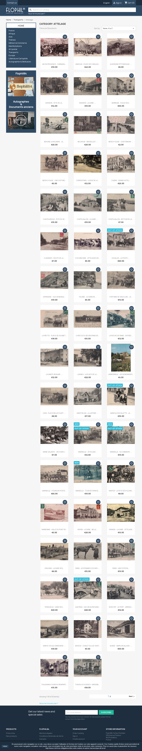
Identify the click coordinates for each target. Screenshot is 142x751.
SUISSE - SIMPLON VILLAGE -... (121, 646)
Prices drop (10, 733)
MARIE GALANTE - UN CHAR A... (54, 452)
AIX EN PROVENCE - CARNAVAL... (54, 64)
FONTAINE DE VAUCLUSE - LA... (120, 297)
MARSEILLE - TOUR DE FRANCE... (88, 491)
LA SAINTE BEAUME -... (54, 374)
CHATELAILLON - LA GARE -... (87, 219)
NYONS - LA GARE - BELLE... (88, 529)
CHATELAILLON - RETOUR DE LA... (120, 219)
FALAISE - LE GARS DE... (87, 297)
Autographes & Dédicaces (20, 62)
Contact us (12, 3)
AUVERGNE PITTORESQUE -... (121, 64)
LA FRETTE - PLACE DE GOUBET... (54, 336)
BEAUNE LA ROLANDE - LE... (54, 142)
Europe (12, 55)
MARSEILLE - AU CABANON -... (121, 452)
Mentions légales (45, 733)
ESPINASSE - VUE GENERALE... (54, 297)
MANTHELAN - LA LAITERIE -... (87, 413)
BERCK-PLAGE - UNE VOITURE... (54, 180)
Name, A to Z (119, 28)
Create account (79, 739)
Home (21, 25)
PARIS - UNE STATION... (120, 568)
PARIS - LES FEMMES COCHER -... (87, 568)
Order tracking (78, 733)
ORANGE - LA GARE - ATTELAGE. (121, 529)
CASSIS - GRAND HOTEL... (120, 180)
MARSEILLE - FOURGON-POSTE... (54, 491)
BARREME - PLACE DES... (121, 103)
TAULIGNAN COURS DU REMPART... (54, 684)
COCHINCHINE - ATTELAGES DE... (87, 258)
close (5, 746)
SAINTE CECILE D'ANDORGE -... (54, 646)
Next (132, 696)
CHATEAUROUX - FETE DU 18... (54, 219)
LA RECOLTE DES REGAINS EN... (87, 336)
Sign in (75, 736)
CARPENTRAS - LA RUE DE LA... (87, 180)
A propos (42, 739)
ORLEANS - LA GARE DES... (54, 568)
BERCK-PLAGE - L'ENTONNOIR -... (121, 142)
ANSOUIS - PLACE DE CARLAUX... (87, 64)
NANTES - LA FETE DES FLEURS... (121, 491)
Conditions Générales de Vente (51, 736)
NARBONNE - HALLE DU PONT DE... (54, 529)
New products (11, 736)
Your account (80, 729)
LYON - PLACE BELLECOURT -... (54, 413)
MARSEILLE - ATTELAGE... (87, 452)
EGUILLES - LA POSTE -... (121, 258)
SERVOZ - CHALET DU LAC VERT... (87, 646)
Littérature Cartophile (18, 58)
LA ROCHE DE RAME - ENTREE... (121, 336)
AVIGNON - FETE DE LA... (54, 103)
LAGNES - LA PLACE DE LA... (87, 374)
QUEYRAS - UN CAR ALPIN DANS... (87, 607)
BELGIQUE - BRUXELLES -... (88, 142)
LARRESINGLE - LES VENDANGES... (121, 374)
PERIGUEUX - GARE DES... (54, 607)
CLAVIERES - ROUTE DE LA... (54, 258)
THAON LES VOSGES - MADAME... (87, 684)
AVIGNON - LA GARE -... (87, 103)
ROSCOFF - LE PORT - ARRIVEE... (121, 607)
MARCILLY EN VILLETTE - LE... (120, 413)
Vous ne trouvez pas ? (36, 14)
